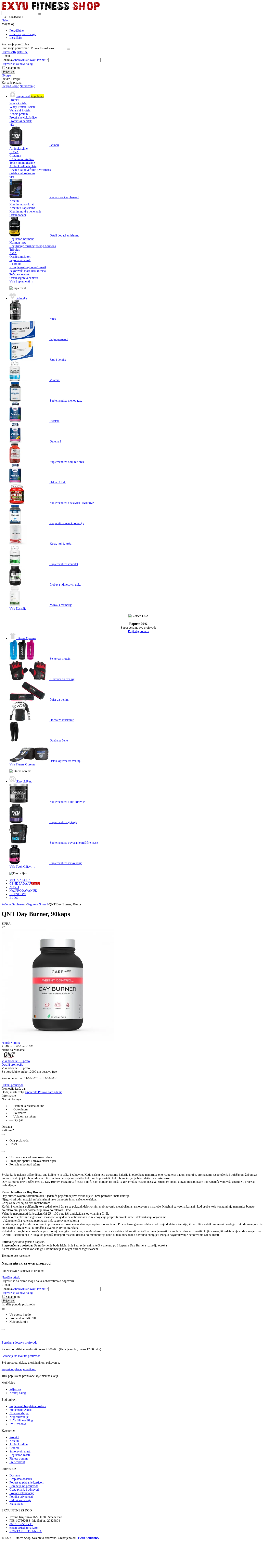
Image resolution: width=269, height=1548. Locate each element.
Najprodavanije (19, 1416)
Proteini (14, 1437)
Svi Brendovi (17, 1424)
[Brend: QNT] (9, 1057)
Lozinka (7, 60)
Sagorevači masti (20, 1451)
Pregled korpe (10, 86)
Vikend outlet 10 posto (16, 1061)
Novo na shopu (19, 1413)
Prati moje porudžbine (15, 48)
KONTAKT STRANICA (25, 1531)
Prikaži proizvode (12, 1085)
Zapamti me (13, 67)
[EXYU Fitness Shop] (51, 9)
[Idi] (68, 49)
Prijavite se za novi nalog (17, 63)
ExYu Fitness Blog (21, 1420)
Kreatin (14, 1440)
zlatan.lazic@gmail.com (24, 1527)
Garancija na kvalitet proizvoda (21, 1356)
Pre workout (17, 1462)
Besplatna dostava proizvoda (19, 1342)
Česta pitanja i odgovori (24, 1489)
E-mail (6, 55)
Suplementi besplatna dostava (27, 1406)
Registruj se (20, 52)
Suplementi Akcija (20, 1409)
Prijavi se (7, 52)
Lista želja (15, 37)
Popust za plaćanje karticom (19, 1369)
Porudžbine (16, 30)
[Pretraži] (39, 14)
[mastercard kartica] (5, 1544)
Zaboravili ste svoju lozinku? (30, 60)
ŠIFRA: (6, 923)
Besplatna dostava (20, 1479)
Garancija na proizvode (23, 1486)
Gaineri (14, 1448)
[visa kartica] (3, 1544)
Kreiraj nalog (17, 1392)
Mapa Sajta (16, 1503)
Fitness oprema (18, 1458)
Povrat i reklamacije (21, 1493)
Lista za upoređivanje (22, 34)
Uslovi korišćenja (20, 1500)
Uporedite (31, 1092)
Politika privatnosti (21, 1496)
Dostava (14, 1475)
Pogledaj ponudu (138, 631)
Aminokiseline (18, 1444)
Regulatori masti (19, 1455)
